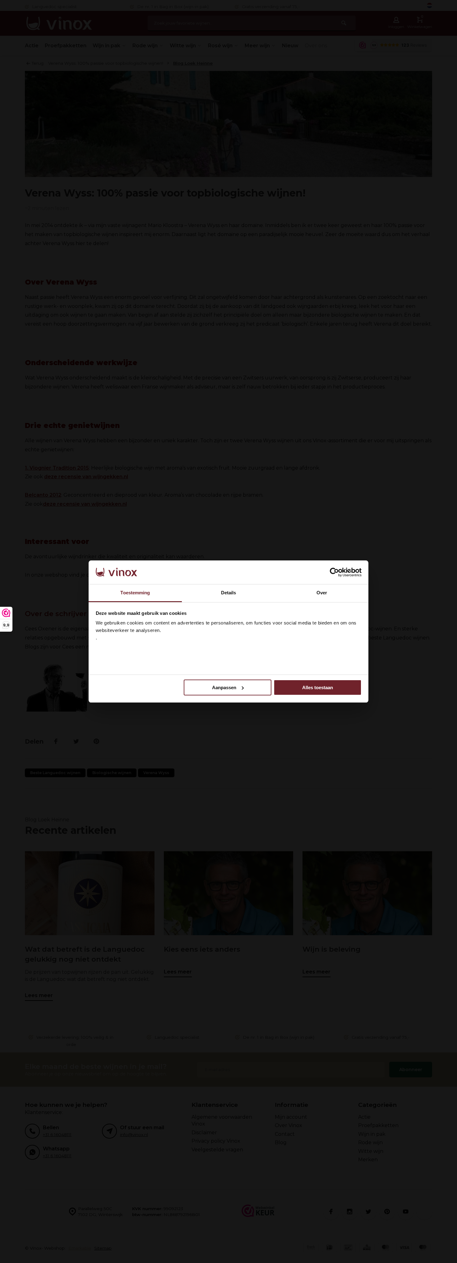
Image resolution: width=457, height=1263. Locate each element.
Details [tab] (228, 592)
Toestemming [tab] (135, 592)
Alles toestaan (317, 687)
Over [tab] (321, 592)
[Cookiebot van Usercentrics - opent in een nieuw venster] (334, 572)
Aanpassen (224, 687)
